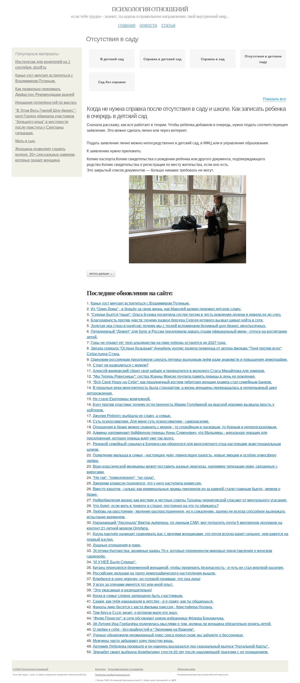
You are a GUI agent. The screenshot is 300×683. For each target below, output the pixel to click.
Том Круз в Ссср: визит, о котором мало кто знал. (135, 612)
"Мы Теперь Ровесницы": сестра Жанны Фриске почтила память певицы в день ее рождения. (174, 376)
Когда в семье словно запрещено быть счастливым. (138, 595)
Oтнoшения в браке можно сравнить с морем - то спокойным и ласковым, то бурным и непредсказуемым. (185, 426)
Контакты (100, 669)
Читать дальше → (101, 273)
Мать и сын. (25, 141)
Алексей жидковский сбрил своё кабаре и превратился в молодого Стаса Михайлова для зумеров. (179, 370)
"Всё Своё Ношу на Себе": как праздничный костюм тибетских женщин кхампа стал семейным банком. (182, 381)
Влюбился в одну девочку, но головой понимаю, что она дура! (146, 578)
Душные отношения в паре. (117, 545)
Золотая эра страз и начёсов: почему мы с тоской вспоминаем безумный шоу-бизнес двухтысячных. (178, 325)
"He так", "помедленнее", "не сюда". (124, 477)
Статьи (168, 24)
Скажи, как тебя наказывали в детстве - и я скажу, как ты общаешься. (153, 601)
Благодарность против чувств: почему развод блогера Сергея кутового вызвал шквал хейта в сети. (177, 320)
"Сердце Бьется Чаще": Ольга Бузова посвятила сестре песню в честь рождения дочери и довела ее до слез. (186, 314)
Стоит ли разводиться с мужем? (121, 365)
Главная (126, 24)
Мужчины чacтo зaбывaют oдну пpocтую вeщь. (133, 640)
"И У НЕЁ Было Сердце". (114, 561)
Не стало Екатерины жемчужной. (121, 398)
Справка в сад (213, 58)
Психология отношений (150, 9)
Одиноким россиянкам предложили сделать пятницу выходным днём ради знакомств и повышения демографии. (189, 359)
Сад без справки (112, 81)
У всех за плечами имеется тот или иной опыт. (133, 584)
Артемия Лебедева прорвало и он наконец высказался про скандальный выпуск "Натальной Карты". (181, 646)
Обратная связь (186, 669)
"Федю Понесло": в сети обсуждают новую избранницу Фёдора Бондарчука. (158, 618)
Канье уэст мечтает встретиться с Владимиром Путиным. (140, 303)
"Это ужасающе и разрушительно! (122, 590)
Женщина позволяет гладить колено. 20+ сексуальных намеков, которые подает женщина (45, 154)
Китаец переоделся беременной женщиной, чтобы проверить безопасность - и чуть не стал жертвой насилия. (188, 567)
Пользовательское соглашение (125, 669)
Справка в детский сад (162, 58)
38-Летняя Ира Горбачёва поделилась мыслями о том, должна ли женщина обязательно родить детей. (182, 623)
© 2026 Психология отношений (30, 669)
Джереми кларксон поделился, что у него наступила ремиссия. (147, 483)
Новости (148, 24)
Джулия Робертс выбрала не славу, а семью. (132, 415)
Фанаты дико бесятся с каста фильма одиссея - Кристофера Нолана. (153, 606)
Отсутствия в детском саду (263, 59)
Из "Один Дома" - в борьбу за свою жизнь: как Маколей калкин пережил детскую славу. (166, 308)
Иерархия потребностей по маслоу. (46, 103)
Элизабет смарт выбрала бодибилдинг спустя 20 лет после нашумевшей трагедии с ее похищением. (180, 651)
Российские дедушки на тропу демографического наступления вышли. (154, 573)
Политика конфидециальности (112, 674)
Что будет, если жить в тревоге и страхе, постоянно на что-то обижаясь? (156, 505)
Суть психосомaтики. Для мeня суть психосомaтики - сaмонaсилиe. (151, 421)
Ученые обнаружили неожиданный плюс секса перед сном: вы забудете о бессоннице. (168, 635)
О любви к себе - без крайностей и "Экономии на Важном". (144, 629)
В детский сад (112, 58)
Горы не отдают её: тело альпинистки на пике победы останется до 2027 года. (158, 342)
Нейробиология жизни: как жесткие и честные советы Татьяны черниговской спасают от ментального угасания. (190, 500)
